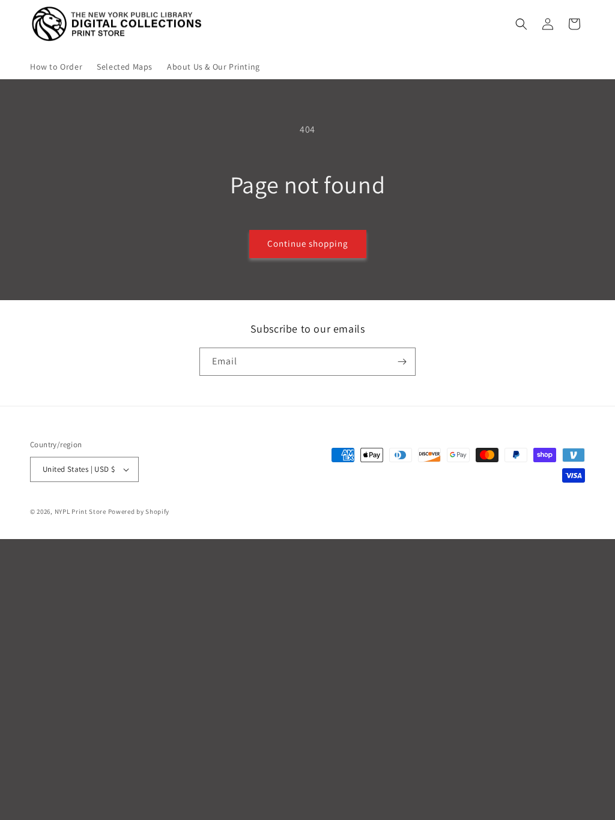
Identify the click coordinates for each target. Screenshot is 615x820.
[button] (521, 24)
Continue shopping (307, 243)
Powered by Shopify (139, 511)
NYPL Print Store (80, 511)
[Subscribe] (402, 362)
